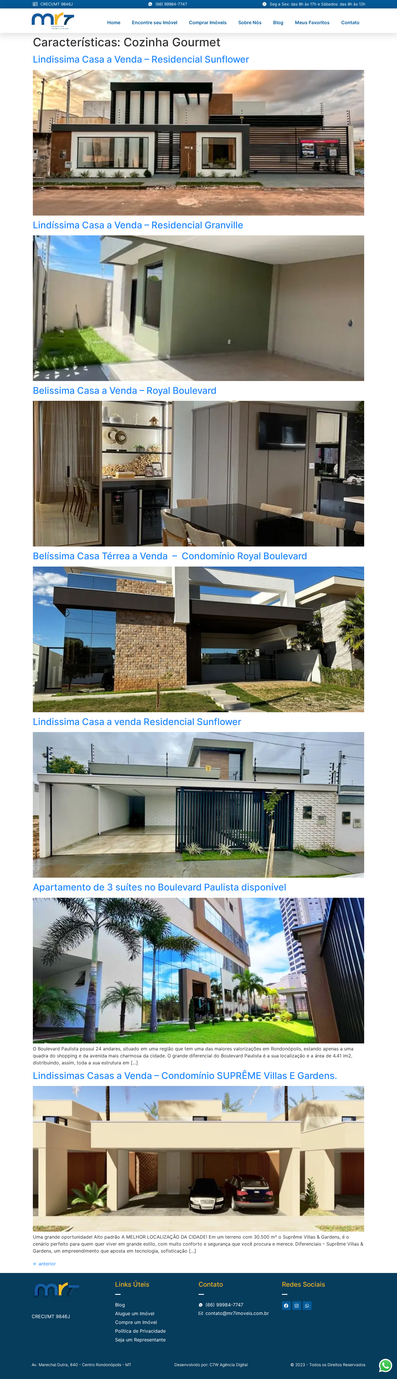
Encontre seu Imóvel (154, 22)
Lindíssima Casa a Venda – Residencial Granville (138, 225)
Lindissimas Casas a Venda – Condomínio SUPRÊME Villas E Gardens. (185, 1075)
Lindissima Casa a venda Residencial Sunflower (137, 721)
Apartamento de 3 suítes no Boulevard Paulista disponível (159, 887)
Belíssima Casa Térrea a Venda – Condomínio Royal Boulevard (170, 556)
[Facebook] (286, 1305)
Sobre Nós (250, 22)
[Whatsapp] (307, 1305)
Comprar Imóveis (208, 22)
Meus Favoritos (312, 22)
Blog (278, 22)
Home (113, 22)
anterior (44, 1264)
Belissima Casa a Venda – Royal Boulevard (125, 390)
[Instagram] (296, 1305)
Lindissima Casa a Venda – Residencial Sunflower (141, 59)
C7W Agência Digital (229, 1364)
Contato (350, 22)
